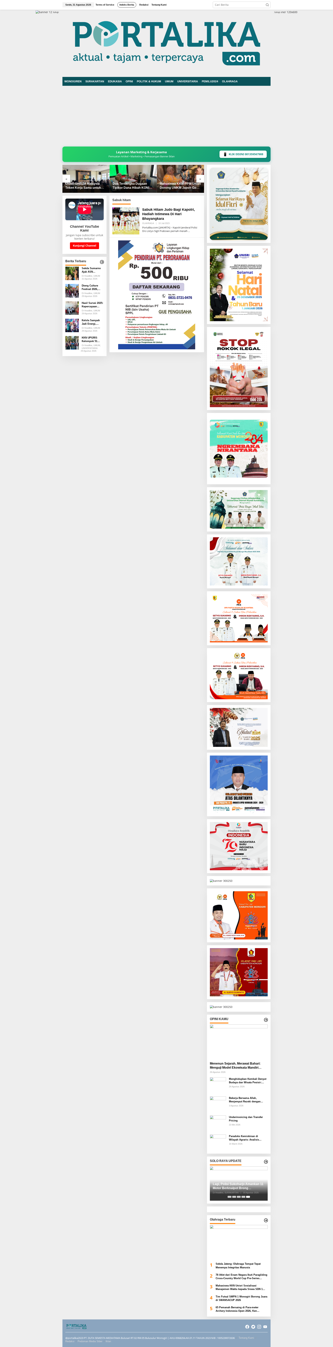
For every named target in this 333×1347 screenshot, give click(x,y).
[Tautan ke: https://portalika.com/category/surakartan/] (266, 1161)
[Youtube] (265, 1326)
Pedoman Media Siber (90, 1341)
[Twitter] (253, 1326)
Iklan (108, 1341)
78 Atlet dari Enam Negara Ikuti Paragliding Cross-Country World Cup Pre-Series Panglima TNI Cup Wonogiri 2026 (241, 1276)
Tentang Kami (246, 1337)
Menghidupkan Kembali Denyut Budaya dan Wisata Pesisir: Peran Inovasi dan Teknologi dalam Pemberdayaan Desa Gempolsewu (247, 1080)
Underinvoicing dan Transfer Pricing (246, 1119)
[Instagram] (259, 1326)
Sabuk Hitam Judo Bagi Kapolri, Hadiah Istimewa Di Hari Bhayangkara (168, 214)
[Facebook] (247, 1326)
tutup (56, 12)
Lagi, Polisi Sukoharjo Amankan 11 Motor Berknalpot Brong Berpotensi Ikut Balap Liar (238, 1186)
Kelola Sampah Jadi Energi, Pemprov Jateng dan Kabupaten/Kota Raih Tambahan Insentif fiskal (91, 322)
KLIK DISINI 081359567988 (243, 154)
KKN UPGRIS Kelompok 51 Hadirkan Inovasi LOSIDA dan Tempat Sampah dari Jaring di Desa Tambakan (92, 339)
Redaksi (69, 1341)
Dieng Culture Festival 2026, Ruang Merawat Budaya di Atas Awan (91, 287)
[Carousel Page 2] (234, 1197)
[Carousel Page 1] (229, 1197)
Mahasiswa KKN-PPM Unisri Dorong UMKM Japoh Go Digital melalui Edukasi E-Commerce (133, 186)
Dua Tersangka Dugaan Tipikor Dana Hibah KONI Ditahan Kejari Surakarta (83, 186)
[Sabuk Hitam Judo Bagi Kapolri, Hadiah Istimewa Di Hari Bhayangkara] (189, 231)
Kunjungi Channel (84, 246)
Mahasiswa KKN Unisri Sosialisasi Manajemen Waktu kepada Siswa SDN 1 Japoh (239, 1287)
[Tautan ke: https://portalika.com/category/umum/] (102, 262)
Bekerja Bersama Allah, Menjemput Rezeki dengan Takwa (245, 1100)
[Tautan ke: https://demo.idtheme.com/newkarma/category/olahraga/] (266, 1220)
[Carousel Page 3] (239, 1197)
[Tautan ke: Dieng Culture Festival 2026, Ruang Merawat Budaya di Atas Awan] (72, 290)
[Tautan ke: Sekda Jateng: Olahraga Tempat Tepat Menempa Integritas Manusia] (239, 1242)
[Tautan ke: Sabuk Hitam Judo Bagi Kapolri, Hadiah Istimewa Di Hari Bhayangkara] (125, 220)
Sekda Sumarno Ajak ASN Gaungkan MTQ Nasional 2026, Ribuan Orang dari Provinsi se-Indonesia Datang (92, 270)
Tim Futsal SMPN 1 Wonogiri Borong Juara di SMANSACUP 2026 (241, 1298)
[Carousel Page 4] (243, 1197)
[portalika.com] (166, 43)
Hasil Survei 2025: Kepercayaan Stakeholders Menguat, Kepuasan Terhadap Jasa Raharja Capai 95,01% (92, 305)
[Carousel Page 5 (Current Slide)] (248, 1197)
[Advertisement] (166, 115)
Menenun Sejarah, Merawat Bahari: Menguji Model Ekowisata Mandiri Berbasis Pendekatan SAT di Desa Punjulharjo (235, 1066)
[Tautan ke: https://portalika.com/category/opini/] (266, 1020)
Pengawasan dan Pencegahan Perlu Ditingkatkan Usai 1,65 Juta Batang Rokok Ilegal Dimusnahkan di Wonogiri (179, 186)
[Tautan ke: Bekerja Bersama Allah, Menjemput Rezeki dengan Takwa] (218, 1104)
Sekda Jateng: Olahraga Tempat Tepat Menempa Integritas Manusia (238, 1265)
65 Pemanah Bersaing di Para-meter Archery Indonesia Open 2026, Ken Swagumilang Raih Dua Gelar (237, 1309)
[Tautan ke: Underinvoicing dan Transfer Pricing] (218, 1123)
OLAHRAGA (148, 223)
